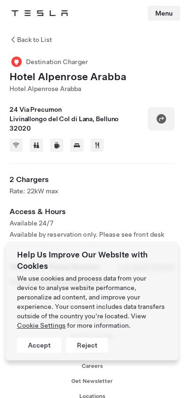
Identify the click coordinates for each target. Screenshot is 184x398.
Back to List (34, 39)
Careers (92, 366)
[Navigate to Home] (39, 13)
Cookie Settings (41, 325)
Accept (39, 345)
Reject (87, 345)
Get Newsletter (92, 381)
